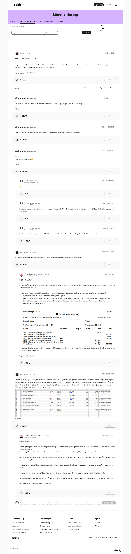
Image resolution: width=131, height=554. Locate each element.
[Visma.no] (19, 4)
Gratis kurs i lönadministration (49, 529)
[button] (115, 53)
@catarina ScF (27, 280)
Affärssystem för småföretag (21, 529)
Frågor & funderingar (28, 21)
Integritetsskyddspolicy (75, 526)
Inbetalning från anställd (43, 483)
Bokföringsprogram (18, 523)
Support (97, 523)
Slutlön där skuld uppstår (19, 26)
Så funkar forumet (73, 529)
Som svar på (31, 182)
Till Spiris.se (98, 526)
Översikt (13, 21)
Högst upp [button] (15, 548)
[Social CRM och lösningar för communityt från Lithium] (116, 549)
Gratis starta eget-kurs (47, 526)
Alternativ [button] (86, 33)
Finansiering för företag (19, 532)
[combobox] (33, 33)
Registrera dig (99, 5)
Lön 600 (29, 72)
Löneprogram (16, 526)
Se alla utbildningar (46, 532)
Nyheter (60, 21)
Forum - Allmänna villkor (75, 523)
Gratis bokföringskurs (46, 523)
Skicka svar (108, 503)
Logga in (108, 5)
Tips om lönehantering (46, 21)
